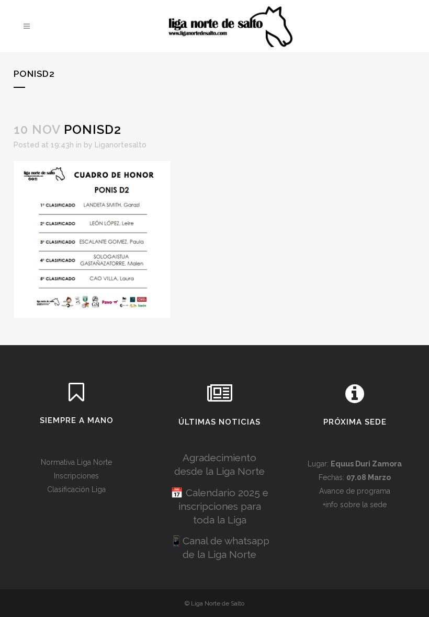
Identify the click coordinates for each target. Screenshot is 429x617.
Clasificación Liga (76, 489)
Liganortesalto (120, 145)
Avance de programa (354, 491)
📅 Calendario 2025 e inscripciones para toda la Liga (219, 506)
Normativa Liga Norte (76, 462)
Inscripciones (76, 476)
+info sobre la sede (355, 504)
